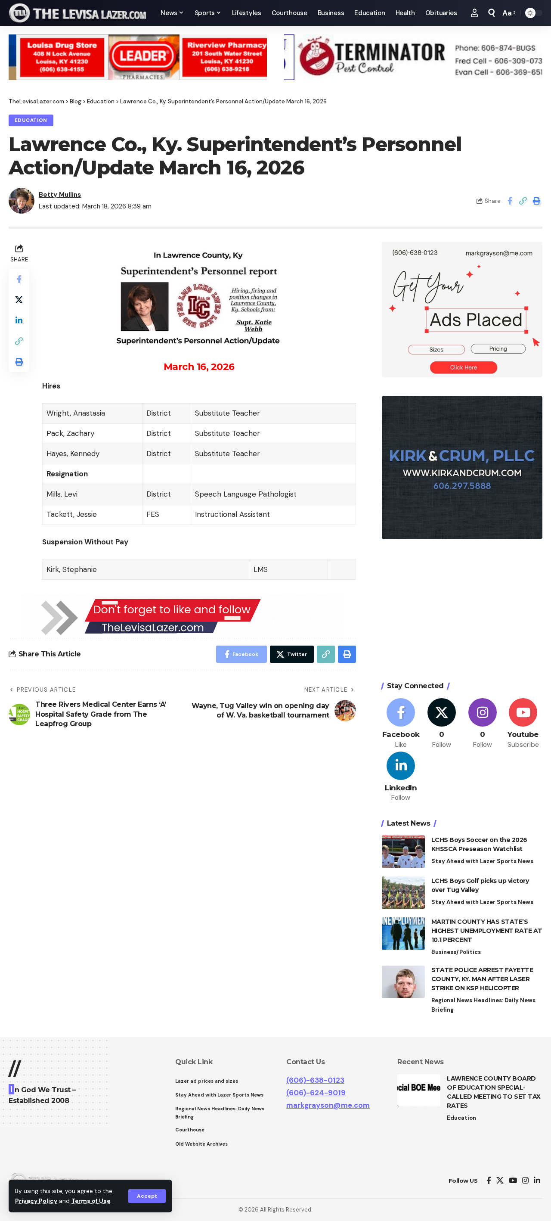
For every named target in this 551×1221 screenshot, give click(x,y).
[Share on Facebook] (510, 201)
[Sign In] (474, 13)
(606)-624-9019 (316, 1092)
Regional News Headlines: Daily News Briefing (483, 1005)
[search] (491, 13)
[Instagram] (482, 723)
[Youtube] (523, 723)
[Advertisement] (462, 611)
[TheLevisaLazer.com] (78, 13)
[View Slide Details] (138, 57)
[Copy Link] (523, 201)
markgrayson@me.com (328, 1105)
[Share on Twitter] (19, 299)
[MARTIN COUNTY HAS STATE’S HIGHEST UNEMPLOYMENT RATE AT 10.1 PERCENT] (403, 933)
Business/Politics (456, 952)
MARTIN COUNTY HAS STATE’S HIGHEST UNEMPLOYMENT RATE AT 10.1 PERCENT (486, 931)
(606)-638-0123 (315, 1080)
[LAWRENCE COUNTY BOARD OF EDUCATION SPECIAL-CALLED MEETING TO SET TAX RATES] (418, 1090)
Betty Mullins (60, 194)
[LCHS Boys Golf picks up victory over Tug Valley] (403, 892)
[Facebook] (401, 723)
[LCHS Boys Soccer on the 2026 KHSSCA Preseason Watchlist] (403, 852)
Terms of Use (90, 1201)
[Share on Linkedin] (19, 320)
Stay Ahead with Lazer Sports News (482, 861)
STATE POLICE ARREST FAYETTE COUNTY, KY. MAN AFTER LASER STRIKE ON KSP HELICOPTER (482, 979)
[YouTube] (513, 1180)
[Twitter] (441, 723)
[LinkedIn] (401, 777)
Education (31, 120)
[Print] (536, 201)
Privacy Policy (36, 1201)
